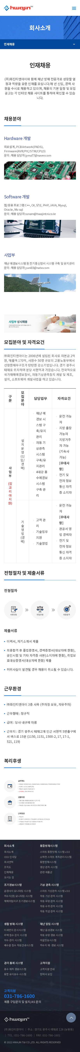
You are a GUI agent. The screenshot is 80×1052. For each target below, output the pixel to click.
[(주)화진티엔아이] (40, 8)
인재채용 (9, 44)
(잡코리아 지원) (10, 493)
